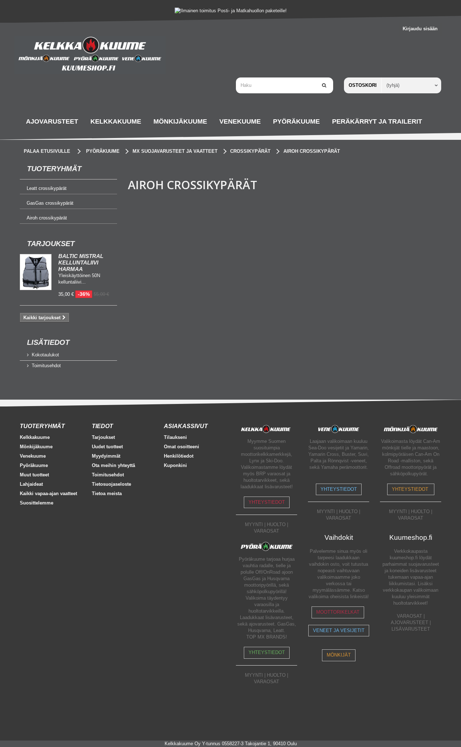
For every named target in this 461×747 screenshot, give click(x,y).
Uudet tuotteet (107, 446)
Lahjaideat (31, 484)
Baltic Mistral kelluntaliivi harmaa (80, 262)
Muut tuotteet (34, 474)
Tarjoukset (51, 244)
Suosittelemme (36, 503)
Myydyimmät (106, 456)
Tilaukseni (175, 437)
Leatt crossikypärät (47, 188)
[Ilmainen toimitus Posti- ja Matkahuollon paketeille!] (230, 10)
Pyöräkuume (34, 465)
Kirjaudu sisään (420, 28)
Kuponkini (175, 465)
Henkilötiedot (178, 456)
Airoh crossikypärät (47, 218)
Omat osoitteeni (181, 446)
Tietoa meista (107, 493)
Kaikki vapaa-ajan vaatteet (48, 493)
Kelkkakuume (35, 437)
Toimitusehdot (46, 365)
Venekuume (33, 456)
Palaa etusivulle (47, 151)
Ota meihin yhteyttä (113, 465)
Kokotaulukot (45, 354)
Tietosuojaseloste (111, 484)
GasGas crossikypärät (50, 203)
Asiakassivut (186, 426)
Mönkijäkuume (36, 446)
